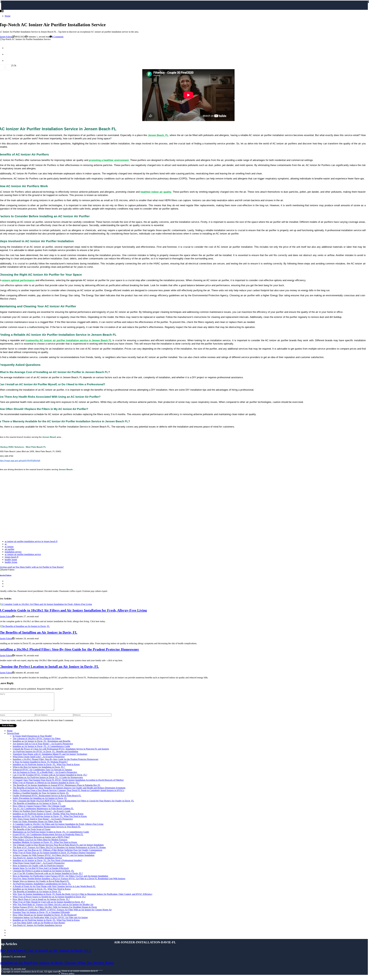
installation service (13, 552)
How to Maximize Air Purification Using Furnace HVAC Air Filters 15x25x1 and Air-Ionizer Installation (60, 876)
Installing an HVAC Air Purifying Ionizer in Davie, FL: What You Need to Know (50, 816)
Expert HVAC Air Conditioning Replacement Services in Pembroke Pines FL (48, 834)
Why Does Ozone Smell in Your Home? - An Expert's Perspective (43, 819)
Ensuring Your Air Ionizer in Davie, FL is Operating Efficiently (41, 912)
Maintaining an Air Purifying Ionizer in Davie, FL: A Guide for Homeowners (48, 777)
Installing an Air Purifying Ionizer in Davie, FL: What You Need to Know (46, 764)
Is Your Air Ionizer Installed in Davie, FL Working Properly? (40, 762)
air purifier (9, 549)
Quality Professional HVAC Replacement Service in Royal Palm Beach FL (47, 795)
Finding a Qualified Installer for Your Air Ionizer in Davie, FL (41, 793)
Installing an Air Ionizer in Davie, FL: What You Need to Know (42, 889)
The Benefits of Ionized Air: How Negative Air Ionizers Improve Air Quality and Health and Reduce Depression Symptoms (69, 788)
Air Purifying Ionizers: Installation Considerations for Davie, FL (42, 883)
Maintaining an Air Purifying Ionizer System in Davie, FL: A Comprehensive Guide (51, 832)
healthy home (11, 559)
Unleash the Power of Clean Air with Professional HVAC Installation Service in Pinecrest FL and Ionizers (61, 749)
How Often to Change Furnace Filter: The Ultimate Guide (39, 806)
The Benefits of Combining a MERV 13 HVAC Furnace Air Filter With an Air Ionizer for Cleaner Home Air (62, 909)
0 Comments (57, 36)
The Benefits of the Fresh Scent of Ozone (31, 829)
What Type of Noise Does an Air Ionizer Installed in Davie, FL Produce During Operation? (54, 852)
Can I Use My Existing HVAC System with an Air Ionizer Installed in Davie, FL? (50, 775)
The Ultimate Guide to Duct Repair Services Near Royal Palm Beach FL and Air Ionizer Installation (58, 845)
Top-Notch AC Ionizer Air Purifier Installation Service (37, 858)
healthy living (11, 562)
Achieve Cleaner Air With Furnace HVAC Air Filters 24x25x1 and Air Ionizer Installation (53, 855)
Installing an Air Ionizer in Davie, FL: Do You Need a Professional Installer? (47, 860)
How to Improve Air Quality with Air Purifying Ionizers (38, 865)
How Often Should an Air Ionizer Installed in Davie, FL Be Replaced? (45, 915)
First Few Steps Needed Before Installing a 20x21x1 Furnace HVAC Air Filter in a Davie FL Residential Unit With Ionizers (69, 878)
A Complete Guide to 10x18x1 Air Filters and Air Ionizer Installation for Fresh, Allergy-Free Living (58, 824)
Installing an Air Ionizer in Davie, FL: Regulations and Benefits (41, 741)
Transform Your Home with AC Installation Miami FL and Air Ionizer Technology (50, 754)
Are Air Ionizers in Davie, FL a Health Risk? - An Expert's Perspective (45, 772)
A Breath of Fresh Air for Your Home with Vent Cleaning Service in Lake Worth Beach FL (54, 886)
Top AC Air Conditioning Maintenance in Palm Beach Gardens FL (43, 808)
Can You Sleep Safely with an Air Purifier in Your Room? (39, 922)
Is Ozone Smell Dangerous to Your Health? (32, 736)
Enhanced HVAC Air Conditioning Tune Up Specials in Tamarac (42, 769)
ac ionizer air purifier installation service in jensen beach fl (31, 541)
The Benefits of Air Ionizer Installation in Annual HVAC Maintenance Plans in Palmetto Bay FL (56, 785)
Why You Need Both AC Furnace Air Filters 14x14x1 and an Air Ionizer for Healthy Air (53, 904)
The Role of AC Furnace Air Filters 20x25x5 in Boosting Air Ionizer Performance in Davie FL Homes (59, 847)
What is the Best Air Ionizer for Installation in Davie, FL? (39, 767)
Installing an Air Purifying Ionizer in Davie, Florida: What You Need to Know (48, 813)
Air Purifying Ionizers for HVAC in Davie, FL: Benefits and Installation (45, 751)
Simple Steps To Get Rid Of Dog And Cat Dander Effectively (41, 868)
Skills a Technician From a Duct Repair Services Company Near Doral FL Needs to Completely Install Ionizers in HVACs (68, 790)
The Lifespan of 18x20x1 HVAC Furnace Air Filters (37, 738)
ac (6, 544)
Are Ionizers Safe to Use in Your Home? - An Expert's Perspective (43, 743)
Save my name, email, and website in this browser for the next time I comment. (38, 720)
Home (7, 16)
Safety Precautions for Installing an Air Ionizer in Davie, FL (40, 798)
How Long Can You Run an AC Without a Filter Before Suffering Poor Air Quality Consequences (57, 850)
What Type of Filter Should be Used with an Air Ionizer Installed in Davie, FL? (49, 902)
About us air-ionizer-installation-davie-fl (79, 971)
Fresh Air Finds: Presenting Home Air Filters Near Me (37, 821)
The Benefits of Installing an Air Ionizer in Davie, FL (37, 803)
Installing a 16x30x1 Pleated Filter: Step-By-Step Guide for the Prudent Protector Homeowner (55, 759)
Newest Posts (13, 733)
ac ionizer (9, 546)
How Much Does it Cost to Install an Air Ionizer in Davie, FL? (41, 899)
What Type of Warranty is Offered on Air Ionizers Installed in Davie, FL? (46, 782)
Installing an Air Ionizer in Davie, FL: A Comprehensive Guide (41, 746)
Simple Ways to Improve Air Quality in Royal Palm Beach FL (41, 881)
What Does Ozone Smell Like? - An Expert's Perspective (39, 756)
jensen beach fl (11, 557)
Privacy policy (67, 973)
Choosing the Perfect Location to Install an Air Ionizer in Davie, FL (43, 871)
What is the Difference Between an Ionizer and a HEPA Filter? (41, 837)
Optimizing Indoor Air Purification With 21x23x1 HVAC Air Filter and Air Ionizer (50, 917)
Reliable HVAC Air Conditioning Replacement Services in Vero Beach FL (47, 826)
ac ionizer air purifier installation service (23, 554)
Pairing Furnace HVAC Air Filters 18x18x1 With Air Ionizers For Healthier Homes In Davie (55, 907)
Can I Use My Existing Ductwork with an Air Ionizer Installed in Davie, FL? (48, 873)
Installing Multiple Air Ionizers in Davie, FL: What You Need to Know (45, 842)
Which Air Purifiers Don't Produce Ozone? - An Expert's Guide (41, 811)
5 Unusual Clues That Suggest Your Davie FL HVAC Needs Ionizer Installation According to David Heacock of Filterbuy (68, 780)
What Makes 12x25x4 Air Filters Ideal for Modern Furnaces (40, 839)
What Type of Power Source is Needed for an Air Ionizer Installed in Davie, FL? (49, 896)
